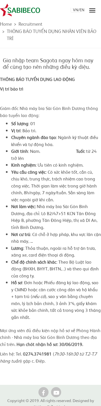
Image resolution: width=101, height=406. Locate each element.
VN (75, 9)
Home (6, 23)
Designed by (83, 400)
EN (82, 9)
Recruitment (30, 23)
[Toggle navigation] (92, 10)
